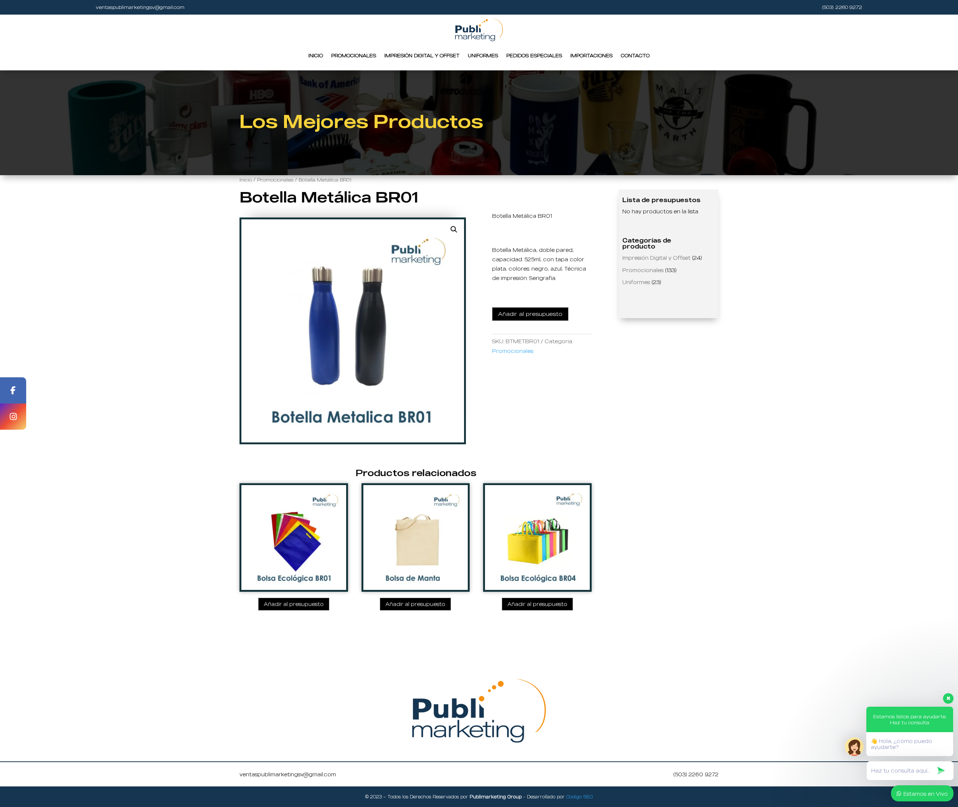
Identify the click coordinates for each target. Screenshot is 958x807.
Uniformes (483, 55)
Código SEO (579, 797)
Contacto (635, 55)
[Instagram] (13, 417)
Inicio (315, 55)
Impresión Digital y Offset (422, 55)
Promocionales (353, 55)
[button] (454, 229)
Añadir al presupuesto (530, 313)
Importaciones (591, 55)
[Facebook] (13, 390)
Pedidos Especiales (534, 55)
